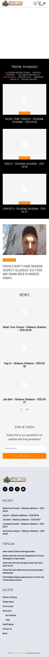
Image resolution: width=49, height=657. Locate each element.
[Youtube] (23, 489)
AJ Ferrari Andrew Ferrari (18, 72)
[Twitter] (17, 489)
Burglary (10, 75)
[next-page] (26, 409)
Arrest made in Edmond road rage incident (19, 551)
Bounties (37, 72)
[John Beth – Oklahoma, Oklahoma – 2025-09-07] (24, 189)
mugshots (24, 113)
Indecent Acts (24, 77)
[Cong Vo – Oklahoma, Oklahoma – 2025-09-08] (24, 144)
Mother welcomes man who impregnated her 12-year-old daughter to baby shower (23, 557)
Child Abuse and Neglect (29, 75)
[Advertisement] (24, 32)
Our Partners (8, 637)
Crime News (9, 260)
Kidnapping (39, 77)
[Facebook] (5, 489)
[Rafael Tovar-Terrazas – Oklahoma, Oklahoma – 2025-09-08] (24, 99)
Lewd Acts (14, 79)
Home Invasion (9, 77)
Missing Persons (29, 79)
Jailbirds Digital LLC (18, 653)
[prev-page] (21, 409)
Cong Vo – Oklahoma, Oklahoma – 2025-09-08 (24, 165)
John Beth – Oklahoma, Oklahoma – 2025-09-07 (24, 210)
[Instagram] (11, 489)
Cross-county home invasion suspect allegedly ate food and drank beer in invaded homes (22, 272)
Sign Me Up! (24, 455)
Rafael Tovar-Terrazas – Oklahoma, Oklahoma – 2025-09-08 (24, 120)
